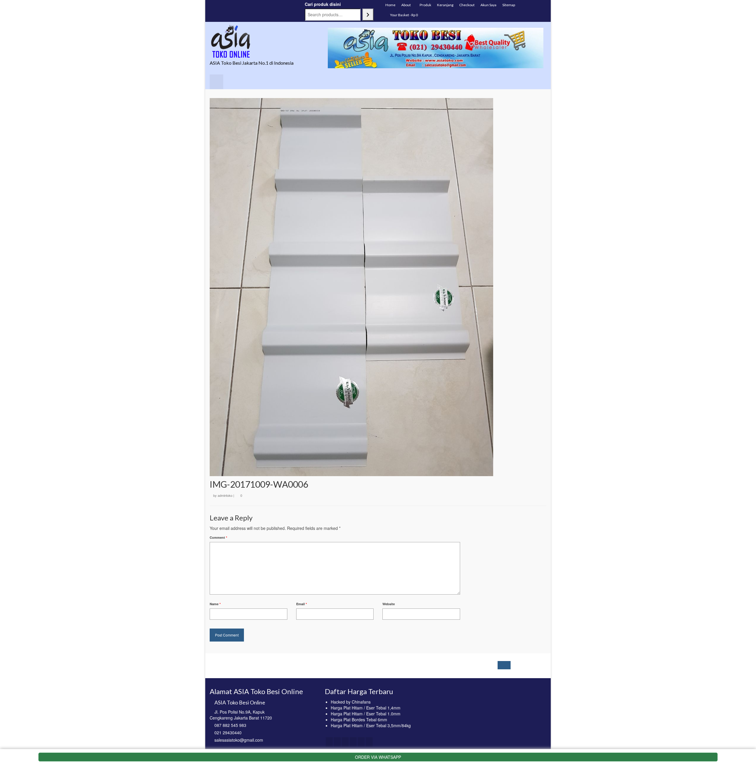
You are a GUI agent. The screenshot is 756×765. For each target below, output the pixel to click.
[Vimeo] (369, 742)
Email (301, 604)
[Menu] (216, 81)
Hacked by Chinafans (351, 702)
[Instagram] (345, 742)
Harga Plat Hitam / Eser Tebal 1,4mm (365, 708)
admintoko (225, 495)
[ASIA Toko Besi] (263, 41)
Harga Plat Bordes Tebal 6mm (359, 719)
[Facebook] (329, 742)
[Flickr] (361, 742)
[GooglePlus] (353, 742)
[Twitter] (337, 742)
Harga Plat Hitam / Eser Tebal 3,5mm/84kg (371, 725)
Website (388, 604)
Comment (218, 537)
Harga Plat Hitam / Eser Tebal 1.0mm (365, 714)
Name (215, 604)
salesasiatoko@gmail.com (238, 740)
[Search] (368, 15)
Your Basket (404, 15)
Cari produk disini (323, 4)
